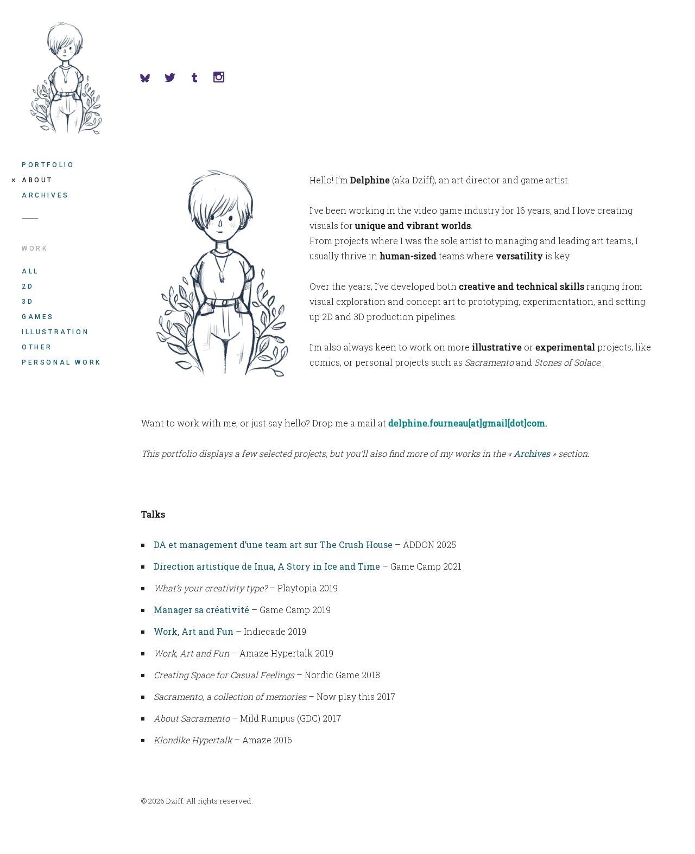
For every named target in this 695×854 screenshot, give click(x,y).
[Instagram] (225, 78)
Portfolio (48, 165)
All (30, 271)
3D (28, 301)
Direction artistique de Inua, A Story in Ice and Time (267, 566)
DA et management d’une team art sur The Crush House (273, 544)
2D (28, 286)
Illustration (55, 332)
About (37, 180)
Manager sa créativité (201, 609)
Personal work (62, 362)
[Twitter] (176, 78)
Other (37, 347)
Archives (46, 195)
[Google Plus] (200, 78)
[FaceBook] (152, 78)
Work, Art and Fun (193, 631)
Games (38, 317)
